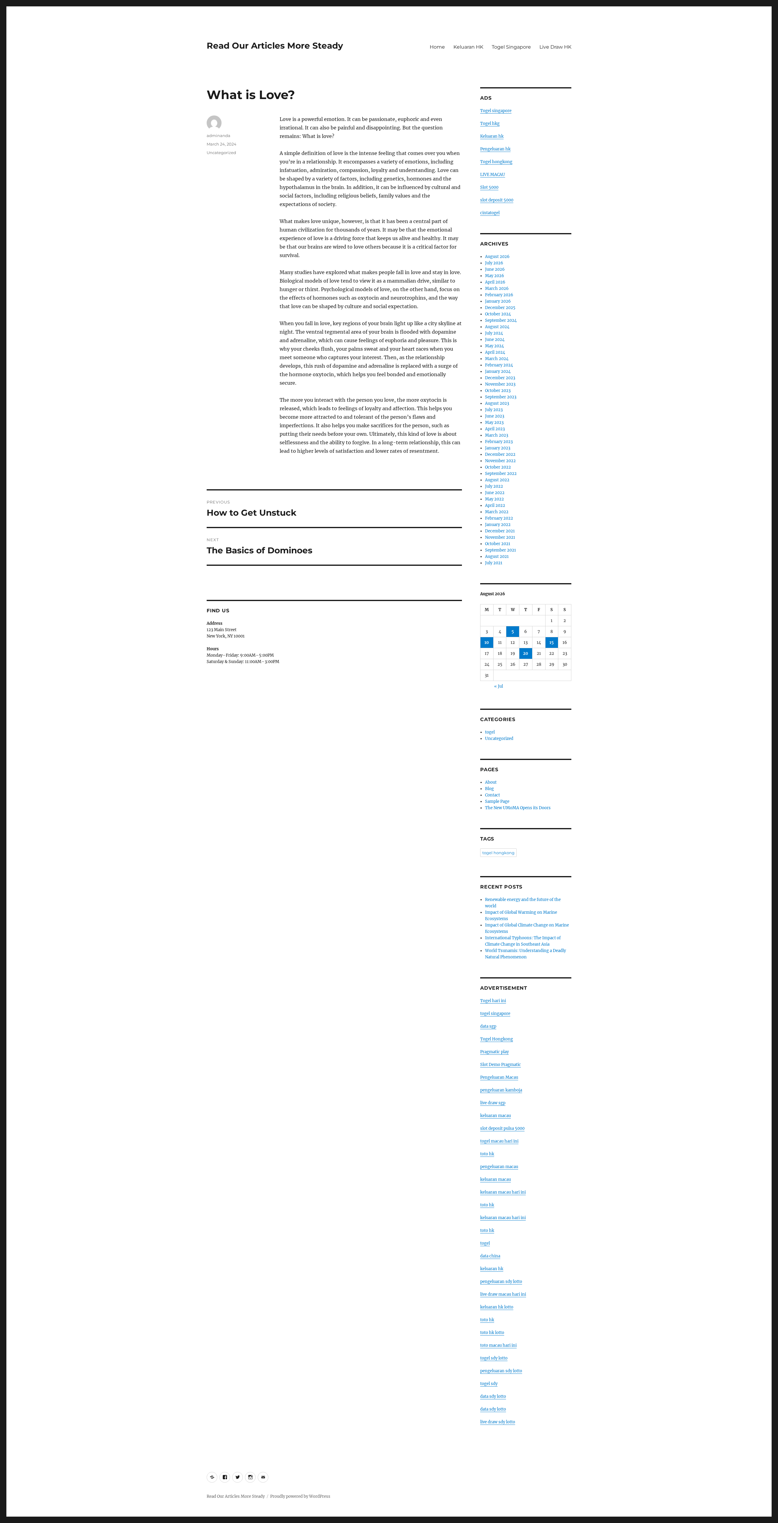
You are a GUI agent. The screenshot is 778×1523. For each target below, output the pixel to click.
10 (486, 642)
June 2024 (494, 339)
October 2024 (498, 314)
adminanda (218, 135)
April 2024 (495, 352)
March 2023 (496, 435)
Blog (489, 788)
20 (525, 653)
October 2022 (498, 467)
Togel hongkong (496, 161)
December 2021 (500, 531)
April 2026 (495, 282)
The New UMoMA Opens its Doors (518, 807)
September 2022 (501, 473)
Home (437, 47)
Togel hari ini (493, 1000)
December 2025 (500, 307)
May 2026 (494, 275)
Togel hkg (490, 123)
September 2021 (500, 550)
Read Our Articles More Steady (275, 45)
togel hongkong (498, 852)
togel (490, 732)
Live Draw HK (555, 47)
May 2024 (494, 346)
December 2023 (500, 377)
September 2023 (500, 397)
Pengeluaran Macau (499, 1077)
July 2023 (494, 409)
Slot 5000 (489, 187)
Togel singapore (495, 110)
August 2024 (497, 326)
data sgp (488, 1026)
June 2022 (494, 492)
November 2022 (500, 460)
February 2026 (499, 294)
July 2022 (494, 486)
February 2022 (499, 518)
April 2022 (495, 505)
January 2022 (498, 524)
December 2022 (500, 454)
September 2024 (501, 320)
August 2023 (497, 403)
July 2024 (494, 333)
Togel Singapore (511, 47)
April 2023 (495, 428)
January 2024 (498, 371)
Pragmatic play (494, 1051)
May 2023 (494, 422)
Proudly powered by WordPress (300, 1496)
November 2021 (500, 537)
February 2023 (499, 441)
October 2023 (498, 390)
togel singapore (495, 1013)
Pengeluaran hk (495, 149)
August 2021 (497, 556)
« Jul (498, 686)
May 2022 (494, 499)
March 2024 (496, 358)
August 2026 (497, 256)
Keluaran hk (492, 136)
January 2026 (498, 301)
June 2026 (495, 269)
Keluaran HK (468, 47)
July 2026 (494, 263)
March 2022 (496, 511)
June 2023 (494, 416)
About (491, 782)
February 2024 (499, 365)
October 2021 (497, 543)
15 (551, 642)
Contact (492, 795)
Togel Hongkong (496, 1039)
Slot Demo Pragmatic (500, 1064)
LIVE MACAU (492, 174)
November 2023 (500, 384)
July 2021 (493, 563)
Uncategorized (221, 152)
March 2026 (497, 288)
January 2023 (497, 448)
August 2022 (497, 480)
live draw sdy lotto (497, 1422)
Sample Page (497, 801)
